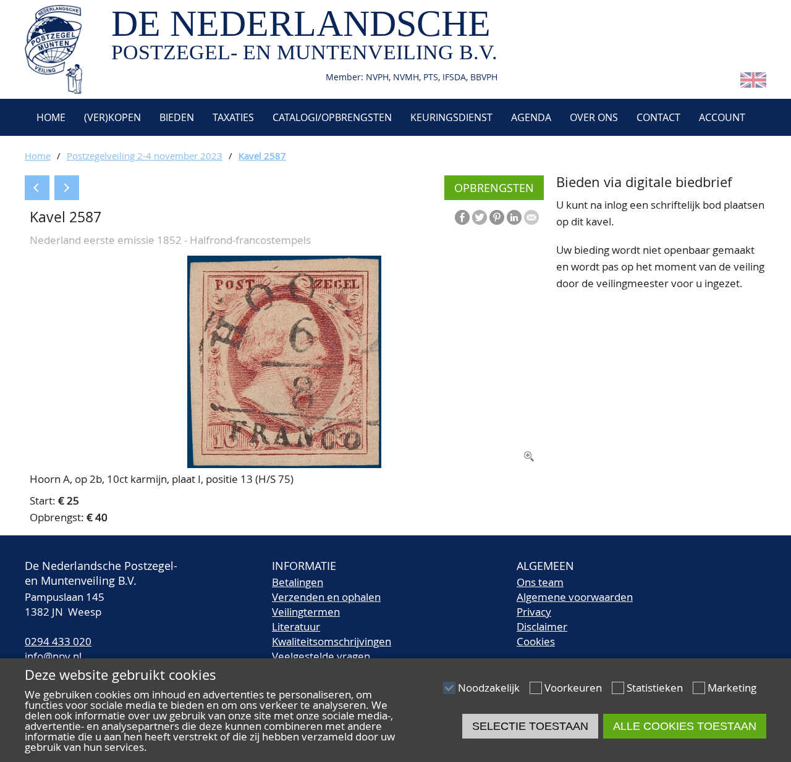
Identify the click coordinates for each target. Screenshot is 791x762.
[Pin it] (496, 217)
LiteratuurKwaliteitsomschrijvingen (331, 633)
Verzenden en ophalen (326, 597)
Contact (658, 117)
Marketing (732, 687)
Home (50, 117)
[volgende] (66, 187)
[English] (753, 84)
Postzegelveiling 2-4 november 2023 (144, 155)
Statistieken (655, 687)
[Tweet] (479, 217)
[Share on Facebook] (462, 217)
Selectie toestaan (530, 726)
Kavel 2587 (262, 155)
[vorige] (37, 187)
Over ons (594, 117)
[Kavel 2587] (284, 464)
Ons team (540, 582)
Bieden (176, 117)
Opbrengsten (494, 187)
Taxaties (233, 117)
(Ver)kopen (112, 117)
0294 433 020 (58, 641)
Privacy (534, 612)
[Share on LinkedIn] (514, 217)
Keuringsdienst (451, 117)
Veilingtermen (306, 612)
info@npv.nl (53, 656)
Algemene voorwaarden (575, 597)
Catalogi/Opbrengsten (332, 117)
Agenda (531, 117)
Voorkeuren (573, 687)
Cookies (536, 641)
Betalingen (297, 582)
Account (722, 117)
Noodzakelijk (489, 687)
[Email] (531, 217)
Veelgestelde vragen (321, 656)
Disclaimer (542, 626)
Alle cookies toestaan (684, 726)
